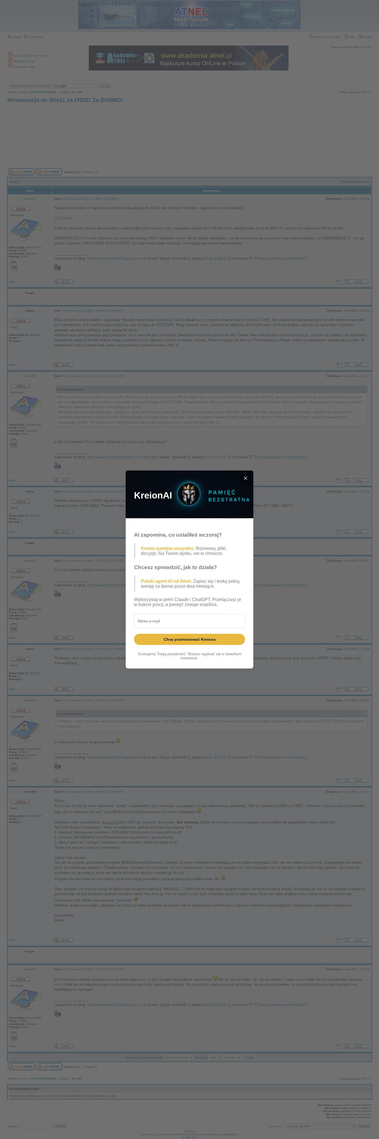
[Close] (245, 478)
